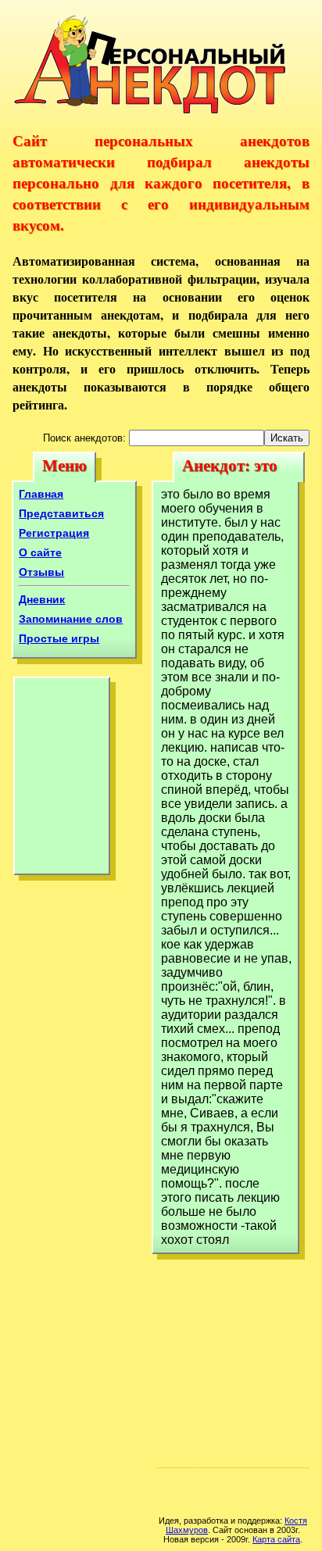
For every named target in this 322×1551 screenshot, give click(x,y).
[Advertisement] (62, 780)
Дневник (42, 599)
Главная (41, 494)
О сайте (40, 552)
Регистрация (54, 533)
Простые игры (59, 638)
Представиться (61, 513)
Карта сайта (276, 1539)
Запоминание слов (71, 619)
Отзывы (41, 572)
